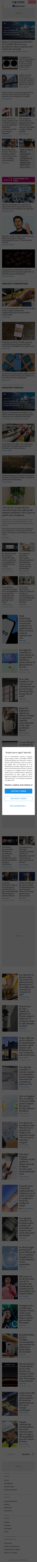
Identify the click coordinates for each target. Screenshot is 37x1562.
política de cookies (25, 778)
